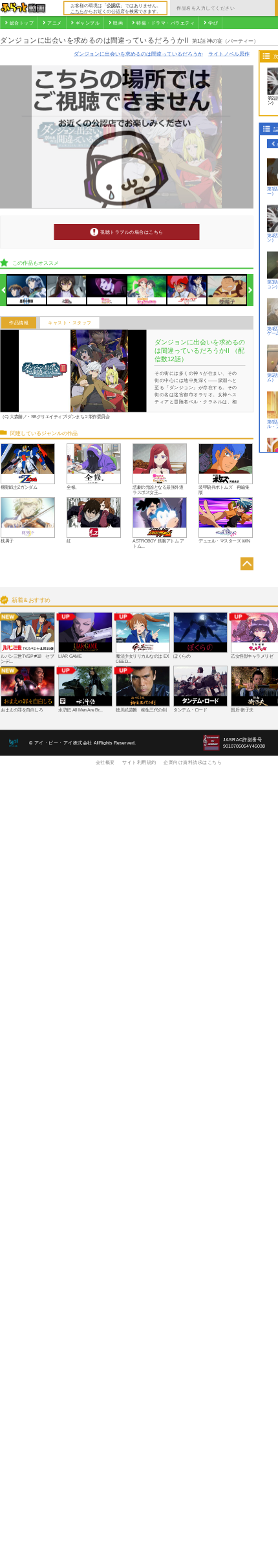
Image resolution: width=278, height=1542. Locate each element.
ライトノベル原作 (229, 53)
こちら (77, 11)
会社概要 (105, 762)
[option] (27, 290)
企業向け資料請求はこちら (193, 762)
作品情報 (18, 323)
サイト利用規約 (139, 762)
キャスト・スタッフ (70, 323)
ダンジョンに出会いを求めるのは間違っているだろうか (138, 53)
